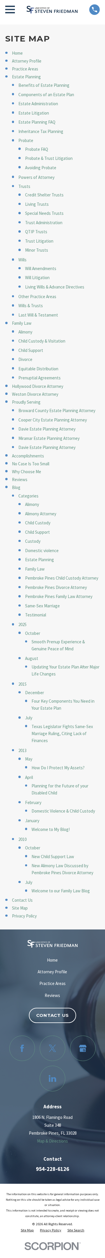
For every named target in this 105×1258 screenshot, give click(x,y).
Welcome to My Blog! (51, 829)
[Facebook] (22, 1048)
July (28, 717)
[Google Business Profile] (83, 1048)
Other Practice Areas (37, 296)
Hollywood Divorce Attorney (37, 386)
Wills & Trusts (30, 305)
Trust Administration (43, 222)
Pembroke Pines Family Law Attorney (58, 596)
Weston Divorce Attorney (35, 394)
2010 (22, 839)
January (32, 820)
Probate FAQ (36, 149)
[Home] (52, 10)
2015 (22, 684)
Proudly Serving (26, 402)
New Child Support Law (53, 856)
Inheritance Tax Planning (40, 131)
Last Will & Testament (38, 315)
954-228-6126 (52, 1169)
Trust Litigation (39, 241)
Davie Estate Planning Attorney (47, 429)
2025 (22, 624)
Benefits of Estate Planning (43, 85)
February (33, 802)
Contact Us (22, 900)
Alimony (25, 332)
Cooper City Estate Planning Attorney (52, 420)
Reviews (19, 479)
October (32, 633)
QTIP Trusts (36, 231)
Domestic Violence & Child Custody (63, 811)
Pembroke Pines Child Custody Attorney (61, 578)
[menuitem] (27, 1230)
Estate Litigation (33, 113)
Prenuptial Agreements (39, 378)
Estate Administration (38, 103)
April (29, 777)
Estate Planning (26, 77)
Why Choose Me (26, 471)
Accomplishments (28, 456)
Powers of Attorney (36, 177)
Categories (28, 496)
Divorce (25, 359)
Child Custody (37, 523)
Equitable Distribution (38, 368)
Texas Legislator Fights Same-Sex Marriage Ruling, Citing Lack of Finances (62, 733)
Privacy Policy (24, 916)
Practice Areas (25, 69)
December (34, 692)
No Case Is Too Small (30, 463)
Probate (25, 140)
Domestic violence (42, 550)
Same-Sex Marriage (42, 606)
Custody (33, 541)
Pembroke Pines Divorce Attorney (56, 587)
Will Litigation (37, 277)
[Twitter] (52, 1048)
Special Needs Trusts (44, 213)
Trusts (24, 186)
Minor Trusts (36, 250)
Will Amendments (40, 268)
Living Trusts (37, 204)
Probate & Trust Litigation (49, 158)
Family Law (22, 323)
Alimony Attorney (40, 513)
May (28, 759)
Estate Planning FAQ (36, 122)
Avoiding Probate (40, 167)
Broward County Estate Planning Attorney (56, 410)
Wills (22, 259)
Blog (16, 487)
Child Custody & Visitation (41, 341)
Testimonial (35, 615)
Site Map (20, 908)
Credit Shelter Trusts (44, 195)
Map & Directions (52, 1141)
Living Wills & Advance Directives (54, 287)
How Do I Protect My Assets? (58, 767)
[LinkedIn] (52, 1078)
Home (17, 53)
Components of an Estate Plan (46, 94)
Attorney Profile (26, 61)
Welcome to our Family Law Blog (61, 891)
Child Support (30, 350)
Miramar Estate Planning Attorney (49, 438)
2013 (22, 750)
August (31, 658)
